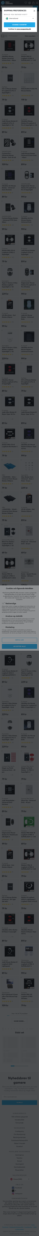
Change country (19, 25)
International (13, 18)
